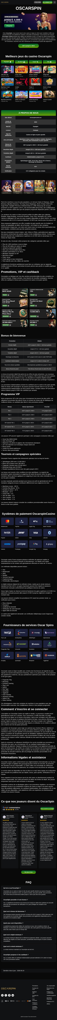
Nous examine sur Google (47, 808)
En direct (20, 61)
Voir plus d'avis (29, 872)
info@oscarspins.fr (51, 995)
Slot (48, 61)
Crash (34, 61)
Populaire (6, 61)
